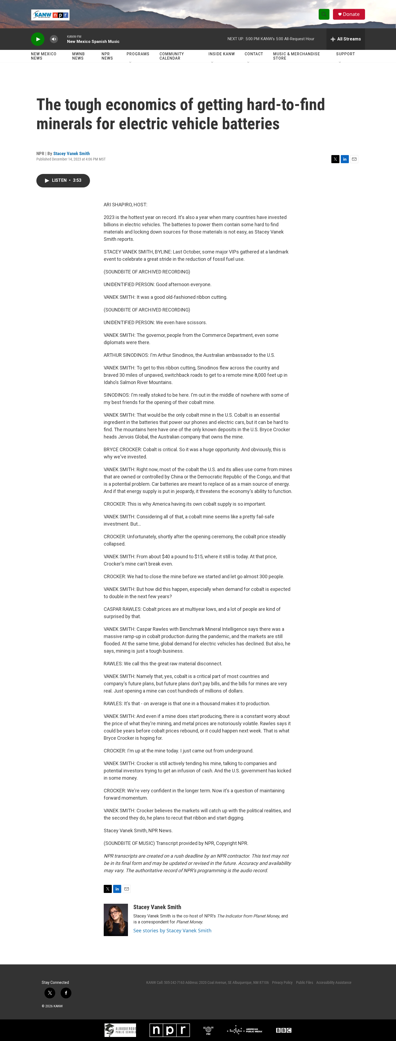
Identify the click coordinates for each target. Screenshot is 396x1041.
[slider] (62, 39)
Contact (254, 54)
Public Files (304, 982)
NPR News (107, 56)
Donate (351, 14)
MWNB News (78, 56)
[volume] (53, 39)
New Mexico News (44, 56)
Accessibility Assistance (334, 982)
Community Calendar (171, 56)
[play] (37, 39)
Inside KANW (222, 54)
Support (345, 54)
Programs (138, 54)
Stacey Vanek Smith (71, 153)
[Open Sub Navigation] (130, 62)
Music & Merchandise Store (296, 56)
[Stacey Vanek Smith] (116, 920)
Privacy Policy (282, 982)
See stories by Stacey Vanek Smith (172, 930)
